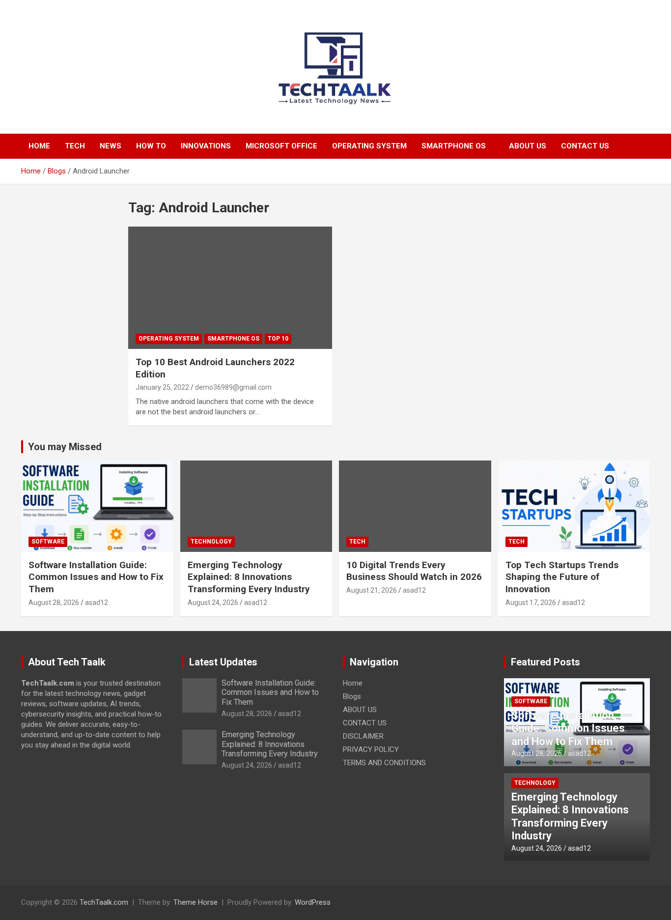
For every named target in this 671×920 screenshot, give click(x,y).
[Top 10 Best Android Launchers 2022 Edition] (230, 287)
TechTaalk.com (104, 902)
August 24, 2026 (213, 602)
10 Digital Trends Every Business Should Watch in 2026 (414, 571)
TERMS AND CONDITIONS (384, 762)
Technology (211, 541)
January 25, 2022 (162, 387)
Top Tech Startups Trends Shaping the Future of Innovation (561, 577)
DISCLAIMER (363, 736)
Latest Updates (223, 662)
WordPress (313, 902)
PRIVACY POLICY (371, 749)
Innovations (206, 146)
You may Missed (65, 447)
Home (39, 146)
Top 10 (278, 338)
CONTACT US (585, 146)
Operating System (369, 146)
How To (151, 146)
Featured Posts (545, 662)
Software (47, 541)
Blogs (352, 696)
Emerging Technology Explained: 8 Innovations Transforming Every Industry (249, 577)
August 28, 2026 (53, 602)
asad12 (96, 602)
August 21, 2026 (371, 590)
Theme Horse (195, 902)
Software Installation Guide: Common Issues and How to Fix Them (96, 577)
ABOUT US (527, 146)
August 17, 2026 (530, 602)
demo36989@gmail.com (233, 387)
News (110, 146)
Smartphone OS (453, 146)
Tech (75, 146)
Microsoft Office (281, 146)
